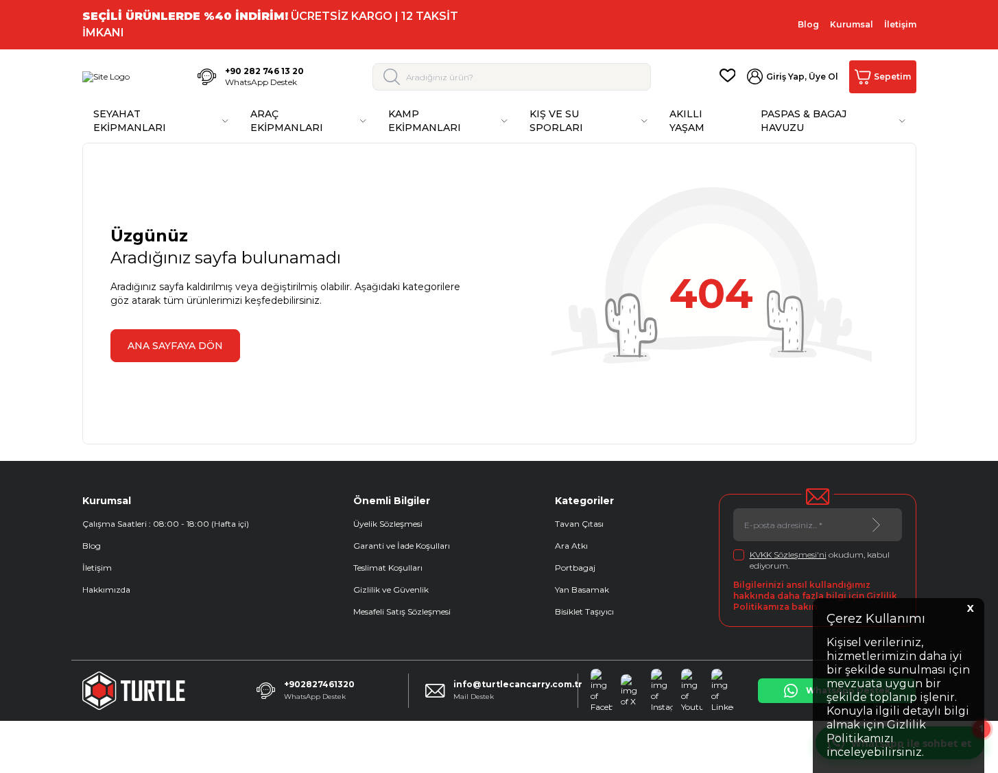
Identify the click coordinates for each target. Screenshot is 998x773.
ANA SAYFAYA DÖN (175, 346)
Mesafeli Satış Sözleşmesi (402, 611)
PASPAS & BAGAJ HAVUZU (803, 121)
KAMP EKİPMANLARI (424, 121)
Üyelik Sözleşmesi (388, 524)
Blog (808, 24)
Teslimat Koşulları (388, 567)
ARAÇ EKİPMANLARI (286, 121)
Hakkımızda (106, 589)
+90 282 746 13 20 (264, 71)
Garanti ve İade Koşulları (401, 545)
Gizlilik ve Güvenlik (391, 589)
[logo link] (106, 76)
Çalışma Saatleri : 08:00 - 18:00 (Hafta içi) (165, 524)
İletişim (900, 24)
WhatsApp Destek (261, 82)
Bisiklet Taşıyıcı (584, 611)
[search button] (392, 77)
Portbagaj (575, 567)
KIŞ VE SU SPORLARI (556, 121)
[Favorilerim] (728, 77)
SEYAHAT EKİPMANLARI (129, 121)
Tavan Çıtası (579, 524)
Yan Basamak (582, 589)
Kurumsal (851, 24)
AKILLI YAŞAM (686, 121)
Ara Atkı (571, 545)
